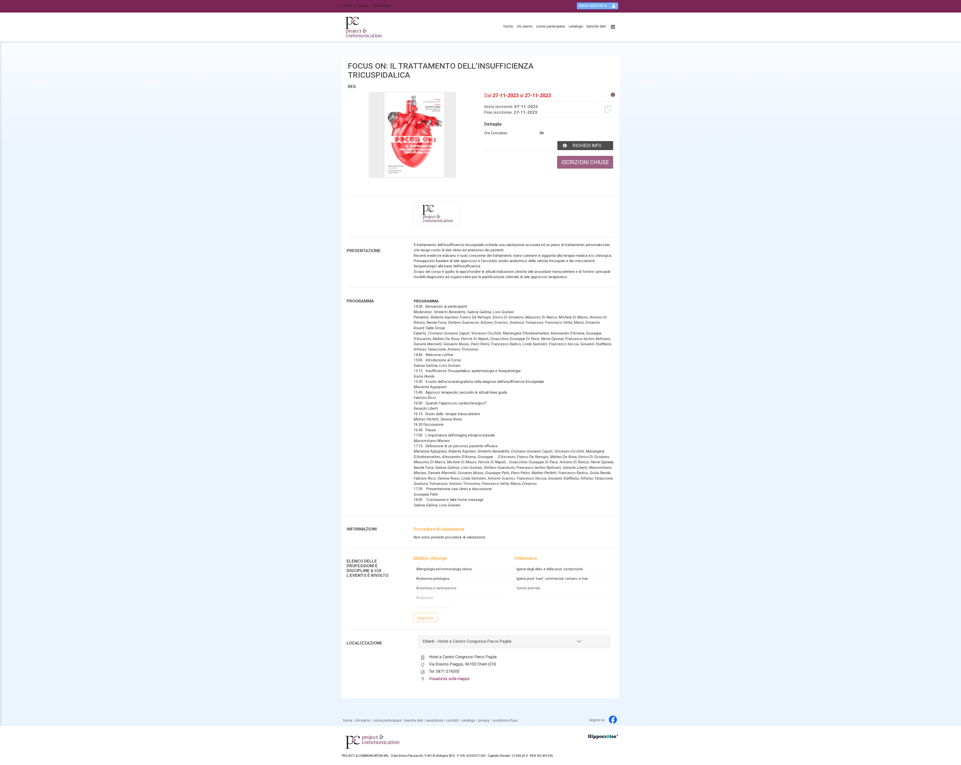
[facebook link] (613, 720)
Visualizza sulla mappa (449, 678)
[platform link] (363, 27)
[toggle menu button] (613, 27)
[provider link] (437, 213)
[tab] (514, 641)
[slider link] (603, 736)
